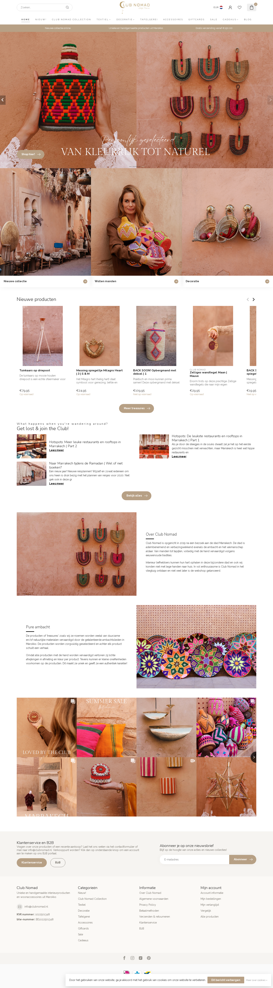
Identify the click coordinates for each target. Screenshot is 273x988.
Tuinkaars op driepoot (35, 370)
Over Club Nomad (150, 892)
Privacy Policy (147, 904)
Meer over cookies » (256, 980)
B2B (58, 862)
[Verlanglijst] (239, 7)
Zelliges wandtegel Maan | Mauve (208, 374)
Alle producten (210, 916)
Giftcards (196, 19)
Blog (248, 19)
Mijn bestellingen (211, 898)
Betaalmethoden (149, 910)
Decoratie (124, 19)
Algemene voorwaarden (153, 898)
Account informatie (212, 892)
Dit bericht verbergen (225, 980)
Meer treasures (134, 408)
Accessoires (173, 19)
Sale (213, 19)
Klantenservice (32, 862)
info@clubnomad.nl (36, 906)
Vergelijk (206, 910)
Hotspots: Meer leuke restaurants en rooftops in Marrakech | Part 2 (85, 444)
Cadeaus (229, 19)
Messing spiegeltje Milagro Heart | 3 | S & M (99, 372)
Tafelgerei (149, 19)
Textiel (103, 19)
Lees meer (56, 450)
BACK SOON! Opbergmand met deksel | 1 (154, 372)
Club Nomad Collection (71, 19)
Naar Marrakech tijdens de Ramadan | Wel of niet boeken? (86, 465)
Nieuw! (41, 19)
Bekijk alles (134, 495)
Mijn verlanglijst (210, 904)
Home (25, 19)
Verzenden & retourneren (154, 916)
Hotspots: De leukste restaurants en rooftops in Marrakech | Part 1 (207, 438)
